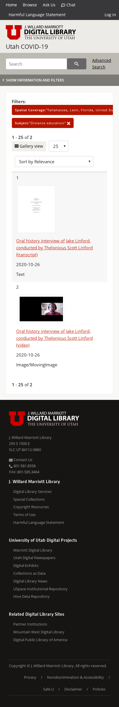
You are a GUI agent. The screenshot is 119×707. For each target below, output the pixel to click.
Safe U (48, 689)
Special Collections (29, 499)
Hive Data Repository (31, 596)
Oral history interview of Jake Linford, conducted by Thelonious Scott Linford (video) (54, 338)
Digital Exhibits (25, 565)
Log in (110, 14)
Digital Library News (30, 581)
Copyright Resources (31, 506)
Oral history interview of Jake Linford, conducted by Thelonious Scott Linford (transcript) (54, 247)
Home (11, 5)
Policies (99, 689)
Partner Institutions (30, 624)
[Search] (76, 63)
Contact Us (22, 459)
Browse (30, 5)
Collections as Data (29, 573)
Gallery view (30, 146)
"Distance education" (41, 123)
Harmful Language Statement (37, 14)
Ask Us (49, 5)
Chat (70, 5)
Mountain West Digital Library (38, 631)
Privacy (30, 677)
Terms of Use (24, 514)
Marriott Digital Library (32, 550)
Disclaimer (73, 689)
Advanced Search (101, 63)
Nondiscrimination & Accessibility (75, 677)
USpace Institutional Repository (40, 588)
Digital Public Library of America (40, 639)
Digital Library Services (32, 491)
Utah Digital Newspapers (34, 557)
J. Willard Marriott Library (30, 437)
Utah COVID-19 (27, 46)
